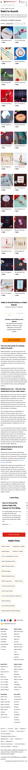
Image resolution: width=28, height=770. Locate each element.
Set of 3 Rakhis (4, 682)
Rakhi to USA (4, 696)
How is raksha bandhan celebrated (11, 596)
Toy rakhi (3, 649)
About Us (3, 728)
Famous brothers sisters (8, 586)
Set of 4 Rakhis (4, 684)
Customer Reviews (20, 744)
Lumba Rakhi (4, 636)
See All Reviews (14, 340)
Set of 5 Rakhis (4, 687)
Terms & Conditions (6, 733)
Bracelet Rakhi (4, 644)
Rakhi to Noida (18, 687)
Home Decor (17, 696)
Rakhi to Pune (17, 677)
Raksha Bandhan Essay (8, 576)
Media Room (18, 738)
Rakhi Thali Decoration (8, 566)
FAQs (16, 728)
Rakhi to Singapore (5, 707)
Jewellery (16, 704)
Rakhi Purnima (19, 581)
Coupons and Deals (6, 746)
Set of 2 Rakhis (4, 679)
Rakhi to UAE (4, 714)
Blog (12, 738)
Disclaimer (11, 731)
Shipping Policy (4, 738)
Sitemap (15, 746)
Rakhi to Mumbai (18, 669)
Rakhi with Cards (18, 646)
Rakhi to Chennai (18, 679)
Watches (16, 707)
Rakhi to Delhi (17, 666)
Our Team (10, 728)
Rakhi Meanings (6, 600)
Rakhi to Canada (5, 704)
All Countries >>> (5, 717)
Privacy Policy (20, 731)
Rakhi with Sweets (18, 631)
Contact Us (4, 731)
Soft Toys (16, 702)
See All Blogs (14, 534)
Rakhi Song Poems (7, 581)
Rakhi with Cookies (19, 659)
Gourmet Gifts (18, 699)
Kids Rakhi (3, 631)
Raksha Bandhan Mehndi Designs (11, 610)
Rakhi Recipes (5, 551)
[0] (19, 2)
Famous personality (7, 591)
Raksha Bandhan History (8, 561)
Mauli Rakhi (3, 639)
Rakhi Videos (9, 741)
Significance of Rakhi (19, 546)
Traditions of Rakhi (17, 551)
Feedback (22, 728)
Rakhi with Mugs (5, 689)
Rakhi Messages (6, 571)
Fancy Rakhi (4, 634)
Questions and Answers (7, 744)
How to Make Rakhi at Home (10, 556)
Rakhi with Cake (18, 644)
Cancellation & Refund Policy (8, 736)
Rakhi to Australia (5, 702)
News (2, 741)
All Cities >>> (17, 689)
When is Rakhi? (6, 546)
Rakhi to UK (3, 699)
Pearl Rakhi (3, 641)
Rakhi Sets (3, 677)
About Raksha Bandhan (8, 605)
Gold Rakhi (3, 646)
